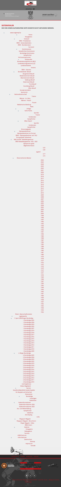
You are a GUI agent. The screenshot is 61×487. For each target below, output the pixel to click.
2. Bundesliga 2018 (28, 365)
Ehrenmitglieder (26, 129)
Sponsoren (24, 92)
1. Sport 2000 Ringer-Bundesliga (23, 318)
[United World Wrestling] (8, 465)
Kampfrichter (28, 55)
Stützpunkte (28, 59)
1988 (42, 238)
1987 (42, 240)
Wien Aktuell (32, 88)
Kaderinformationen (25, 402)
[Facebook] (26, 475)
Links (38, 417)
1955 (42, 306)
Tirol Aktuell (32, 84)
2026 (42, 160)
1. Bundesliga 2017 (28, 335)
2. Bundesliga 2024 (28, 357)
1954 (42, 308)
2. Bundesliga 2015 (28, 372)
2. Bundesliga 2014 (28, 374)
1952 (42, 312)
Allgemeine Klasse (29, 145)
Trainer (34, 96)
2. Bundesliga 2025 (28, 355)
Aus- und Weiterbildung (24, 408)
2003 (42, 207)
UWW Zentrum (22, 435)
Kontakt (33, 445)
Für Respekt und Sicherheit (24, 392)
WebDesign (28, 482)
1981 (42, 252)
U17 (44, 154)
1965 (42, 285)
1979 (42, 257)
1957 (42, 302)
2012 (42, 189)
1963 (42, 289)
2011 (42, 191)
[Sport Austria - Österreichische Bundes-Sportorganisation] (33, 15)
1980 (42, 254)
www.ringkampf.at (15, 33)
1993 (42, 228)
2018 (42, 176)
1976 (42, 263)
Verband (26, 39)
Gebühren (30, 413)
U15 (44, 156)
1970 (42, 275)
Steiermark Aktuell (28, 82)
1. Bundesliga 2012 (28, 345)
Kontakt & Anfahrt (25, 90)
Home (30, 35)
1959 (42, 298)
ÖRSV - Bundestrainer (24, 45)
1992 (42, 230)
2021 (42, 170)
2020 (42, 172)
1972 (42, 271)
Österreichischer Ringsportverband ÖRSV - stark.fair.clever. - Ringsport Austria (35, 480)
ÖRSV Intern (28, 425)
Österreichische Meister (24, 158)
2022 (42, 168)
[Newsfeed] (34, 475)
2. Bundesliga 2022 (28, 361)
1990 (42, 234)
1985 (42, 244)
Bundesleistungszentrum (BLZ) (26, 61)
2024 (42, 164)
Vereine (33, 67)
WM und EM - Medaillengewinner (23, 139)
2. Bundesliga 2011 (28, 380)
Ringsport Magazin (25, 419)
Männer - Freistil (26, 100)
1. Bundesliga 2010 (28, 349)
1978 (42, 259)
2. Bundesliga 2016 (28, 369)
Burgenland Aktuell (28, 74)
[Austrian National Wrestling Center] (30, 466)
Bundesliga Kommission (27, 53)
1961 (42, 293)
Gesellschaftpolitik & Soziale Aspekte (24, 390)
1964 (42, 287)
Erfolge (29, 109)
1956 (42, 304)
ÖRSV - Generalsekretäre (24, 43)
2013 (42, 187)
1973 (42, 269)
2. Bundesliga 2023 (28, 359)
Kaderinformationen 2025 (27, 406)
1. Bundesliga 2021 (28, 328)
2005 (42, 203)
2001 (42, 211)
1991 (42, 232)
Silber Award (28, 121)
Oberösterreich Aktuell (27, 78)
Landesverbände (26, 65)
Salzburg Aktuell (30, 80)
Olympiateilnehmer (25, 131)
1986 (42, 242)
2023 (42, 166)
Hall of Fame (28, 111)
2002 (42, 209)
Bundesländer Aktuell (24, 72)
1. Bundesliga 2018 (28, 333)
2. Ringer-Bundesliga (25, 353)
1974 (42, 267)
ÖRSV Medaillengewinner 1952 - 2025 (26, 141)
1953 (42, 310)
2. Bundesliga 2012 (28, 378)
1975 (42, 265)
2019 (42, 174)
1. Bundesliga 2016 (28, 337)
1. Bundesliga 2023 (28, 324)
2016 (42, 180)
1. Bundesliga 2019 (28, 330)
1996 (42, 222)
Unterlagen (33, 398)
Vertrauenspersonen (24, 57)
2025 (42, 162)
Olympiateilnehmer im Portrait (26, 133)
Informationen (22, 437)
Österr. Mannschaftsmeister (23, 314)
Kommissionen (26, 49)
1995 (42, 224)
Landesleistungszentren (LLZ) (26, 63)
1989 (42, 236)
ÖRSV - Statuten (26, 70)
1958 (42, 300)
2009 (42, 195)
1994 (42, 226)
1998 (42, 217)
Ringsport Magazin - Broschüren (26, 421)
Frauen (34, 102)
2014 (42, 185)
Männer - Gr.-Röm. (25, 98)
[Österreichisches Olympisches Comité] (13, 15)
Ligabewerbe (23, 316)
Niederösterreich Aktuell (27, 76)
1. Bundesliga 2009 (28, 351)
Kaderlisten (33, 400)
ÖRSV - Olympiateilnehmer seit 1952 (26, 135)
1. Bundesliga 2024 (28, 322)
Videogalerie (28, 431)
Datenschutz (28, 439)
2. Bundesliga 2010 (28, 382)
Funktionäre (32, 117)
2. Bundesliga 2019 (28, 363)
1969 (42, 277)
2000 (42, 213)
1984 (42, 246)
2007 (42, 199)
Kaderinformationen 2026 (27, 404)
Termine (26, 433)
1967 (42, 281)
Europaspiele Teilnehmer (23, 137)
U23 (44, 148)
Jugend (38, 152)
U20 (44, 150)
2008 (42, 197)
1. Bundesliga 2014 (28, 341)
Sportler (36, 113)
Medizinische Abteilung (24, 104)
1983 (42, 248)
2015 (42, 182)
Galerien (26, 427)
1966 (42, 283)
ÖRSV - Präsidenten (25, 41)
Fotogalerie (29, 429)
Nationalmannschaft (20, 94)
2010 (42, 193)
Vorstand (31, 47)
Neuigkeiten (28, 37)
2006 (42, 201)
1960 (42, 296)
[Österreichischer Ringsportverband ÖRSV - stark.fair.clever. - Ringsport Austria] (30, 3)
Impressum (29, 443)
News (31, 106)
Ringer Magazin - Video (27, 423)
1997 (42, 220)
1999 (42, 215)
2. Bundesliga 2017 (28, 367)
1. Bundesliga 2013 (28, 343)
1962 (42, 291)
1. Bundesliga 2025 (28, 320)
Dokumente (28, 394)
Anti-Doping (28, 415)
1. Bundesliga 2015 (28, 339)
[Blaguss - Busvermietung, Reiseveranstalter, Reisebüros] (53, 465)
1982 (42, 250)
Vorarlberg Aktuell (28, 86)
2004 (42, 205)
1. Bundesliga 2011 (28, 347)
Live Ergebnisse (26, 384)
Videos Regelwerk (25, 386)
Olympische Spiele (28, 143)
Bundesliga (29, 396)
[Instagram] (30, 475)
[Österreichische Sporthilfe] (52, 15)
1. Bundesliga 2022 (28, 326)
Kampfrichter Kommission (27, 51)
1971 (42, 273)
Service (28, 388)
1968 (42, 279)
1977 (42, 261)
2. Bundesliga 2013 (28, 376)
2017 (42, 178)
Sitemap (32, 441)
